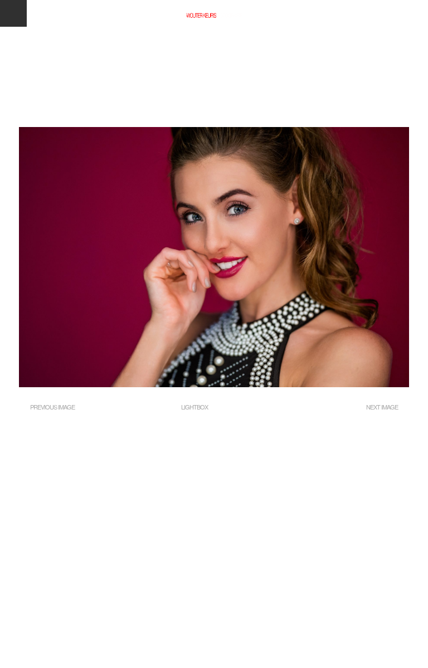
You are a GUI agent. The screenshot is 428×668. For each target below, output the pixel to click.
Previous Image (52, 406)
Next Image (382, 406)
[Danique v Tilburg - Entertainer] (214, 384)
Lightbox (194, 406)
